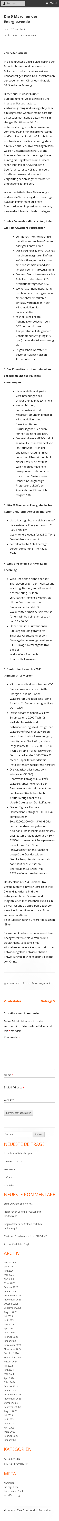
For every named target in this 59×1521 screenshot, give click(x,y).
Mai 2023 (9, 1423)
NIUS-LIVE (41, 1236)
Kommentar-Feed (13, 1491)
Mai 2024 (9, 1373)
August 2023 (10, 1411)
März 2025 (9, 1332)
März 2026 (9, 1283)
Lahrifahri (9, 1185)
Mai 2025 (9, 1324)
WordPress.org (12, 1495)
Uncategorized (42, 983)
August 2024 (10, 1361)
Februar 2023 (11, 1435)
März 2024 (9, 1382)
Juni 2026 (9, 1270)
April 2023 (9, 1427)
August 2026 (10, 1262)
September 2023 (12, 1407)
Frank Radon (10, 1211)
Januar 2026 (10, 1291)
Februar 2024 (11, 1386)
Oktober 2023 (11, 1402)
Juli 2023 (8, 1415)
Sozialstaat (10, 1169)
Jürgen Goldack (12, 1224)
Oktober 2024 (11, 1353)
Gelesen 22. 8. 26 (13, 1161)
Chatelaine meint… (23, 1203)
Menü (53, 3)
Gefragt (8, 1177)
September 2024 (12, 1357)
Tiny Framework (26, 1510)
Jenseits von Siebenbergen (18, 1153)
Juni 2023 (9, 1419)
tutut (6, 29)
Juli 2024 (8, 1365)
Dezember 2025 (12, 1295)
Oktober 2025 (11, 1303)
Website (9, 1100)
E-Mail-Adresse (14, 1087)
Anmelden (9, 1482)
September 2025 (12, 1307)
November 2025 (12, 1299)
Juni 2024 (9, 1369)
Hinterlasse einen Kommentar (22, 35)
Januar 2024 (10, 1390)
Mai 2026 (9, 1274)
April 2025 (9, 1328)
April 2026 (9, 1278)
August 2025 (10, 1312)
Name (8, 1075)
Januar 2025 (10, 1340)
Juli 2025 (8, 1316)
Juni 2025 (9, 1320)
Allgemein (12, 1459)
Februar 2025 (11, 1336)
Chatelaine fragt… (21, 1244)
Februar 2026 (11, 1287)
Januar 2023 (10, 1439)
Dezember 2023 (12, 1394)
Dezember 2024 (12, 1345)
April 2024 (9, 1378)
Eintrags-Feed (11, 1487)
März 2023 (9, 1431)
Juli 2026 (8, 1266)
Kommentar (12, 1037)
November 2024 (12, 1349)
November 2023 (12, 1398)
